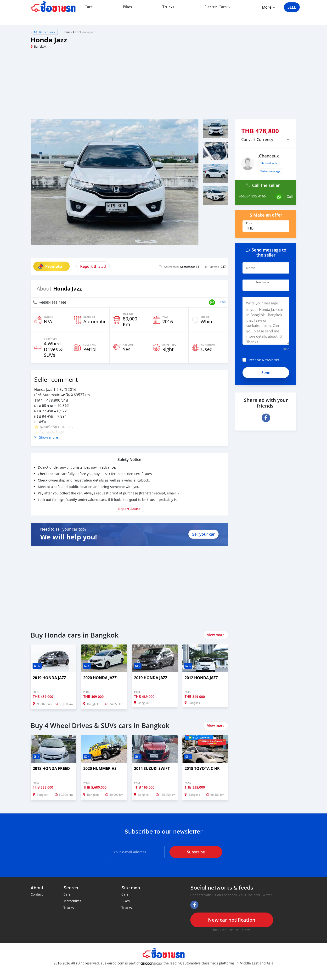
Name (251, 268)
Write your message (262, 303)
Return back (47, 32)
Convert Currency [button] (257, 139)
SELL (292, 7)
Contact (37, 894)
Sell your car (203, 534)
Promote (53, 266)
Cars (89, 7)
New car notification (231, 920)
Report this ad (93, 266)
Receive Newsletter (264, 360)
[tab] (265, 139)
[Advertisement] (97, 85)
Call (223, 302)
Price (249, 223)
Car (75, 32)
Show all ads (268, 163)
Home (66, 32)
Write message (270, 171)
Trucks (168, 7)
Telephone (262, 282)
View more (215, 635)
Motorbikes (72, 901)
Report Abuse (129, 508)
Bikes (127, 7)
